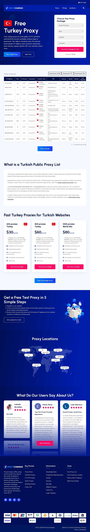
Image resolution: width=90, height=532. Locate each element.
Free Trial (28, 54)
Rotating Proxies (30, 484)
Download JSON (54, 73)
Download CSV (80, 73)
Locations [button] (72, 8)
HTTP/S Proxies (30, 478)
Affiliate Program (51, 487)
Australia (65, 368)
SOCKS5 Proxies (30, 475)
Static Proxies (29, 481)
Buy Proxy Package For (70, 49)
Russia (58, 350)
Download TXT (68, 73)
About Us (65, 527)
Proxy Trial (28, 487)
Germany (46, 352)
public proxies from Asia (65, 182)
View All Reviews (45, 443)
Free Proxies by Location (74, 475)
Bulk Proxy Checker (73, 481)
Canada (25, 350)
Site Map (49, 484)
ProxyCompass (50, 527)
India (55, 360)
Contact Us (49, 490)
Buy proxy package (16, 267)
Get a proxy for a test (14, 320)
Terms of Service (74, 527)
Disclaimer (82, 529)
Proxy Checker (45, 148)
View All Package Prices (45, 280)
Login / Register (51, 493)
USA (28, 355)
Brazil (36, 365)
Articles (48, 478)
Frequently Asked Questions (54, 475)
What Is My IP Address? (74, 478)
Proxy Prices (29, 472)
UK (43, 350)
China (59, 356)
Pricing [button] (64, 8)
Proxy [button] (57, 8)
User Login (83, 2)
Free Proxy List (72, 472)
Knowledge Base (51, 472)
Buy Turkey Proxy (12, 54)
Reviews (48, 481)
